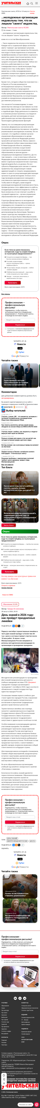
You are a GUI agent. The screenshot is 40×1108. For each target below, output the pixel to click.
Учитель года (5, 1022)
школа (32, 841)
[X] (19, 626)
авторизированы (7, 398)
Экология (4, 1015)
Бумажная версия (26, 1031)
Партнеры (4, 1045)
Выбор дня (4, 1017)
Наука (3, 1008)
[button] (7, 407)
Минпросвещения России (17, 841)
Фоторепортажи (27, 1039)
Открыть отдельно (8, 585)
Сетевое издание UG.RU (27, 1017)
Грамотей (4, 1024)
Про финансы (5, 1026)
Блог (23, 1042)
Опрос (6, 531)
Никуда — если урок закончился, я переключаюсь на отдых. (18, 277)
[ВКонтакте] (13, 626)
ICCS (22, 1037)
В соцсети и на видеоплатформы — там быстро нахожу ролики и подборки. (19, 258)
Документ (32, 682)
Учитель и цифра (6, 1031)
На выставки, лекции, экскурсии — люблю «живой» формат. (20, 268)
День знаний (12, 838)
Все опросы (5, 294)
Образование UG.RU (9, 378)
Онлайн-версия (25, 1034)
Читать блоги (8, 525)
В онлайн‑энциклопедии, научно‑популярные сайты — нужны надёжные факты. (18, 263)
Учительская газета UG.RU (18, 27)
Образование (5, 1005)
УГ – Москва (24, 1020)
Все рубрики (4, 1033)
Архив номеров (25, 1024)
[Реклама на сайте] (36, 1104)
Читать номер (32, 12)
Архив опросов (6, 588)
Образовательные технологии (29, 1008)
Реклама (3, 1042)
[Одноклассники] (16, 626)
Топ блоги (6, 467)
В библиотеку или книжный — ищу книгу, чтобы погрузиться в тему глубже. (20, 273)
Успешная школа (26, 1005)
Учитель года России (27, 1010)
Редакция (4, 1040)
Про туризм (4, 1019)
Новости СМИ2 (7, 595)
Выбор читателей (15, 410)
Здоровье (4, 1029)
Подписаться (20, 325)
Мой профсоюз (25, 1022)
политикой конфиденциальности (25, 329)
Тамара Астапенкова (15, 609)
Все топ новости (7, 465)
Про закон (4, 1012)
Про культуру (5, 1010)
